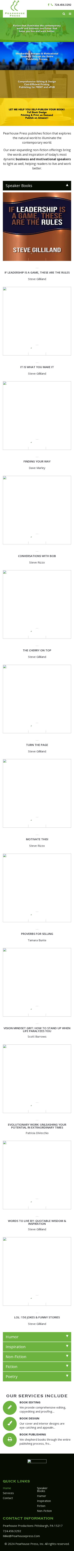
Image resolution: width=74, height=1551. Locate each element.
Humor (41, 1496)
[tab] (37, 185)
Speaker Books (42, 1489)
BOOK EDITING (30, 1402)
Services (8, 1493)
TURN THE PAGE (37, 745)
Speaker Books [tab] (19, 185)
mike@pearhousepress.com (21, 1536)
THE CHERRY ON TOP (37, 650)
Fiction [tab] (11, 1366)
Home (7, 1488)
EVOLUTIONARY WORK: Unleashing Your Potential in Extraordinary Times (37, 1126)
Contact (8, 1498)
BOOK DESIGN (29, 1418)
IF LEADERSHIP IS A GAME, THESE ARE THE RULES (37, 272)
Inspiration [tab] (16, 1346)
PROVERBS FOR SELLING (37, 934)
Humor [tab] (12, 1336)
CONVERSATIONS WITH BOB (37, 556)
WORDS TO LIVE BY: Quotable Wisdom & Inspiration (37, 1222)
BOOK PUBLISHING (33, 1434)
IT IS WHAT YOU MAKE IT (37, 367)
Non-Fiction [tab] (16, 1356)
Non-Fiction (44, 1511)
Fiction (41, 1506)
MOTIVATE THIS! (37, 839)
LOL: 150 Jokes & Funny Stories (37, 1317)
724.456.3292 (62, 4)
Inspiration (44, 1501)
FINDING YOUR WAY (37, 461)
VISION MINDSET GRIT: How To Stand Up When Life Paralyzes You (37, 1029)
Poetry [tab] (11, 1376)
